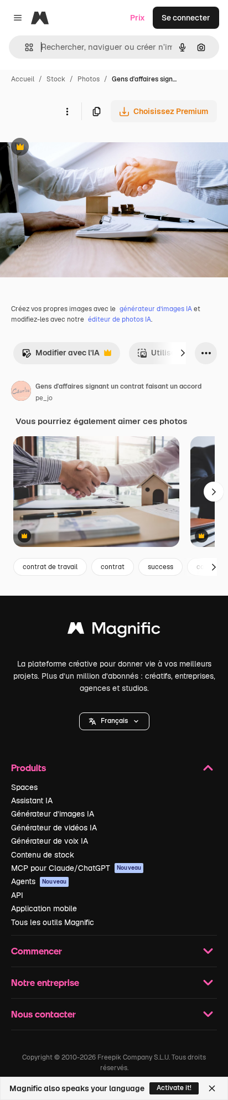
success (160, 566)
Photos (88, 79)
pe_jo (44, 398)
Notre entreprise (45, 982)
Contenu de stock (42, 855)
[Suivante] (183, 353)
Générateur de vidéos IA (54, 828)
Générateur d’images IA (52, 814)
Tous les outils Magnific (52, 922)
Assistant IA (32, 800)
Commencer (36, 951)
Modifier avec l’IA (61, 356)
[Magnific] (114, 630)
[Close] (212, 1088)
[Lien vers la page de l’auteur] (21, 392)
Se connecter (186, 18)
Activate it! (174, 1087)
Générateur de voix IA (49, 841)
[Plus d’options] (67, 111)
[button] (114, 721)
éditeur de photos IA (119, 319)
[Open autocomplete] (24, 47)
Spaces (24, 787)
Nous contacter (43, 1014)
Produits (28, 767)
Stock (55, 79)
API (17, 895)
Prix (137, 18)
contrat (113, 566)
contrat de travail (50, 566)
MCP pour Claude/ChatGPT (76, 868)
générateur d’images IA (156, 308)
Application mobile (44, 908)
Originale (73, 148)
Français (114, 720)
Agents (38, 881)
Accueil (22, 79)
